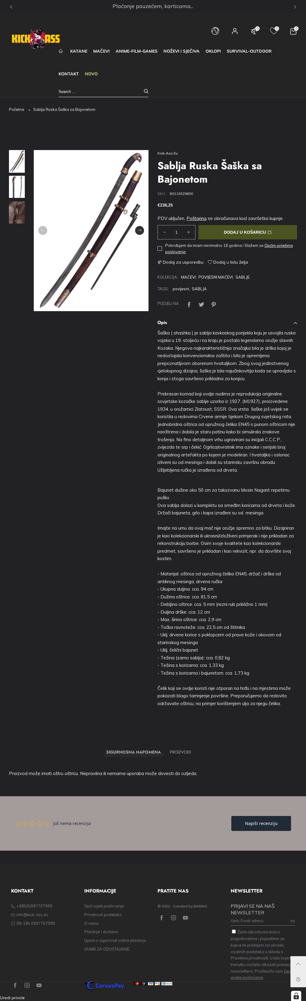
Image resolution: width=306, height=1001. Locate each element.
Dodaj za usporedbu (183, 262)
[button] (42, 230)
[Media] (137, 299)
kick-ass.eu (167, 153)
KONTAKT (69, 74)
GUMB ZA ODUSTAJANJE (106, 949)
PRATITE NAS (173, 891)
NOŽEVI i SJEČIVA (181, 51)
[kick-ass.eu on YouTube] (185, 918)
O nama (91, 923)
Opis (162, 322)
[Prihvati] (146, 91)
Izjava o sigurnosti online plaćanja (115, 940)
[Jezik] (215, 34)
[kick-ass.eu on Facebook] (161, 918)
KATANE (78, 51)
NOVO (91, 74)
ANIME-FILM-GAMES (136, 51)
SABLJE (242, 277)
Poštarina (196, 218)
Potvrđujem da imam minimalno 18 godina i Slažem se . (229, 248)
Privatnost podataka (103, 914)
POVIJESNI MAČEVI (215, 277)
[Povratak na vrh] (298, 964)
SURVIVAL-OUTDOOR (249, 51)
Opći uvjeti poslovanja (104, 906)
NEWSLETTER (246, 891)
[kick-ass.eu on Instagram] (173, 918)
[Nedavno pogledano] (298, 979)
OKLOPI (213, 51)
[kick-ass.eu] (36, 39)
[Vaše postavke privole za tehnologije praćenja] (296, 996)
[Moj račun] (235, 34)
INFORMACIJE (100, 891)
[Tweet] (201, 303)
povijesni (181, 288)
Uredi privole (12, 997)
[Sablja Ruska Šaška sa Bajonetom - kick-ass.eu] (91, 230)
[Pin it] (213, 303)
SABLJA (199, 288)
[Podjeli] (189, 303)
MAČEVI (101, 51)
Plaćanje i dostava (101, 931)
